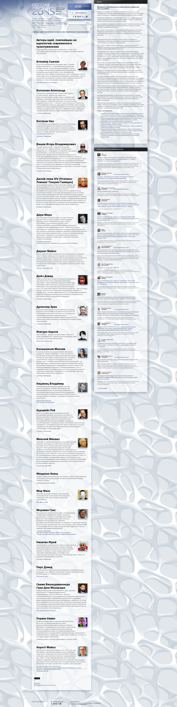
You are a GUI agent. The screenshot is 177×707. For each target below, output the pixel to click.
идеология (42, 18)
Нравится (37, 683)
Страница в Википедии (43, 113)
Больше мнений (103, 388)
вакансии (50, 22)
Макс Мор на (42, 502)
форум (34, 25)
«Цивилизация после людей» (45, 483)
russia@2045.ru (97, 703)
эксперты (34, 18)
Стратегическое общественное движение (60, 9)
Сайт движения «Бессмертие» (46, 610)
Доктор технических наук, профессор (107, 191)
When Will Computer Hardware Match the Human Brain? (53, 533)
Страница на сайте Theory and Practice (48, 666)
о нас (49, 25)
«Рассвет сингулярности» (44, 268)
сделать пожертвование (39, 27)
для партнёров (42, 25)
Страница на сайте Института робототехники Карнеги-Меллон (56, 534)
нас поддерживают (60, 22)
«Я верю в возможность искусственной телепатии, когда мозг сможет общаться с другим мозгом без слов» (59, 668)
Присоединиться (81, 13)
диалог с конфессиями (54, 20)
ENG (60, 14)
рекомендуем (60, 23)
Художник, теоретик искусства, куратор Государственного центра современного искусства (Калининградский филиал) (115, 177)
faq (54, 25)
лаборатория (40, 23)
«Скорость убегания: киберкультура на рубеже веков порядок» (57, 243)
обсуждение (35, 22)
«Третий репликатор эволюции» (46, 82)
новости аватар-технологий (39, 20)
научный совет (59, 18)
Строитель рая (42, 576)
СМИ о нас (43, 22)
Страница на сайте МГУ (43, 466)
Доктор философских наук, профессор (108, 267)
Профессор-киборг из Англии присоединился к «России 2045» (56, 639)
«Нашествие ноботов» (43, 401)
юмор (33, 23)
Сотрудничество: (74, 701)
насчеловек (79, 6)
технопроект (50, 18)
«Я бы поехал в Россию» (44, 341)
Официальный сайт (42, 671)
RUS (57, 14)
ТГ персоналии (50, 23)
